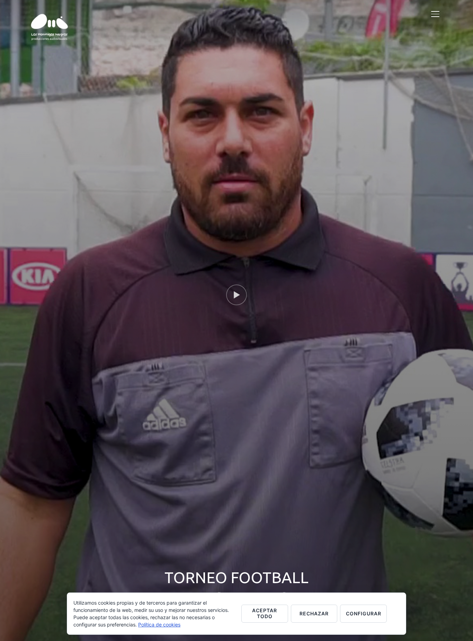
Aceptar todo (264, 613)
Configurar (363, 613)
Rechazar (314, 613)
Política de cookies (159, 624)
